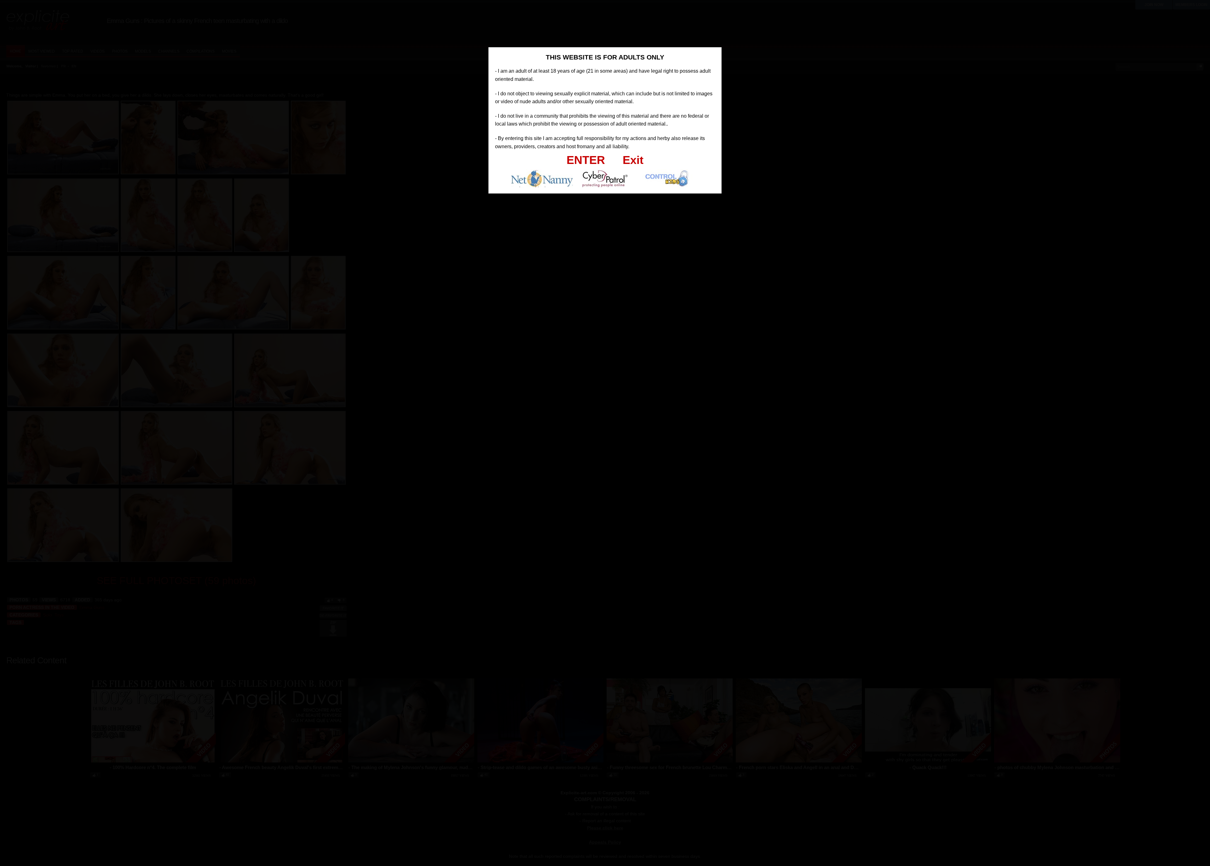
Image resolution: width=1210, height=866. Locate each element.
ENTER (586, 160)
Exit (633, 160)
